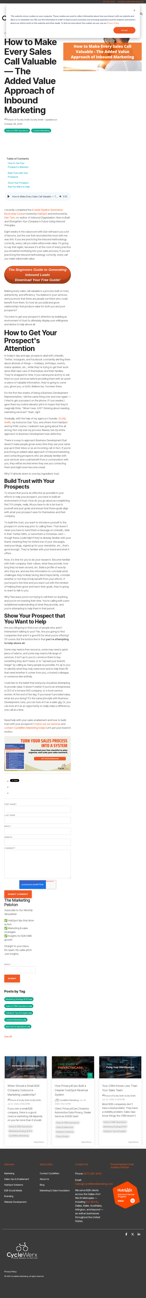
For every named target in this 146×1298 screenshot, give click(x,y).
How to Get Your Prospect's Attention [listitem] (18, 165)
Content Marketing (41, 130)
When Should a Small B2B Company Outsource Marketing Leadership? (23, 1090)
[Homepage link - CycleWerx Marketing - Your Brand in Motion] (22, 1266)
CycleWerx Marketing (19, 1135)
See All (8, 1036)
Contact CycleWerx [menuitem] (49, 1173)
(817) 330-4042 (109, 2)
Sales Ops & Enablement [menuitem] (16, 1179)
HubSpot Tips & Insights (19, 1013)
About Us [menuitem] (44, 1179)
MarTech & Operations (18, 1026)
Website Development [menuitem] (15, 1201)
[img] (60, 196)
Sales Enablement (64, 1127)
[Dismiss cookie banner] (134, 11)
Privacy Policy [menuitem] (10, 1271)
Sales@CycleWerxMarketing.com (131, 2)
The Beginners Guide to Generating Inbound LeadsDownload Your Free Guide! (38, 275)
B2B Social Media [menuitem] (13, 1190)
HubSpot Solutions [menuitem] (13, 1184)
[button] (8, 196)
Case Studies (62, 1136)
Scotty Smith (37, 119)
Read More (39, 1142)
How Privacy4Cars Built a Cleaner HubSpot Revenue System (71, 1090)
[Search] (141, 13)
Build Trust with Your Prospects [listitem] (18, 175)
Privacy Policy (113, 23)
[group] (37, 196)
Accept (124, 30)
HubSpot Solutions (65, 1132)
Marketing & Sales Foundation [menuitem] (55, 1190)
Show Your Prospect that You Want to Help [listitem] (19, 184)
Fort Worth (92, 1201)
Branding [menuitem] (8, 1196)
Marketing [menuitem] (9, 1173)
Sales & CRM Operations (17, 130)
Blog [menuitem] (42, 1184)
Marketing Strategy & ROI (19, 999)
